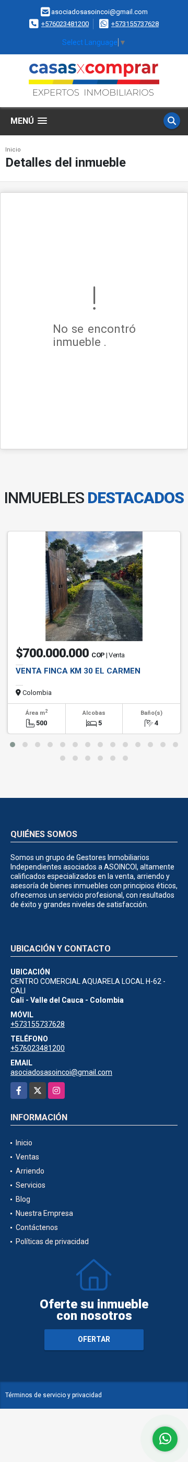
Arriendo (30, 1171)
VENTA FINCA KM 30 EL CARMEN (78, 671)
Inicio (13, 149)
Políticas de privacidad (52, 1241)
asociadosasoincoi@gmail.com (61, 1072)
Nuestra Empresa (44, 1213)
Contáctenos (37, 1227)
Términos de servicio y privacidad (53, 1395)
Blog (23, 1199)
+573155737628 (135, 24)
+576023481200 (65, 24)
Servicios (30, 1185)
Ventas (27, 1157)
